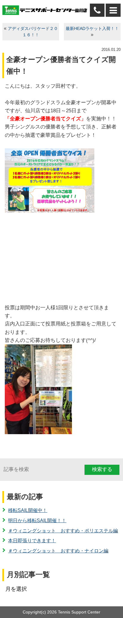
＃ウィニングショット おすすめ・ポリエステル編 (63, 530)
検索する (102, 469)
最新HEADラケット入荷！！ (92, 28)
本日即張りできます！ (32, 540)
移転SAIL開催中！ (27, 510)
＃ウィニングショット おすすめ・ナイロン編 (58, 550)
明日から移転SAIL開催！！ (37, 520)
